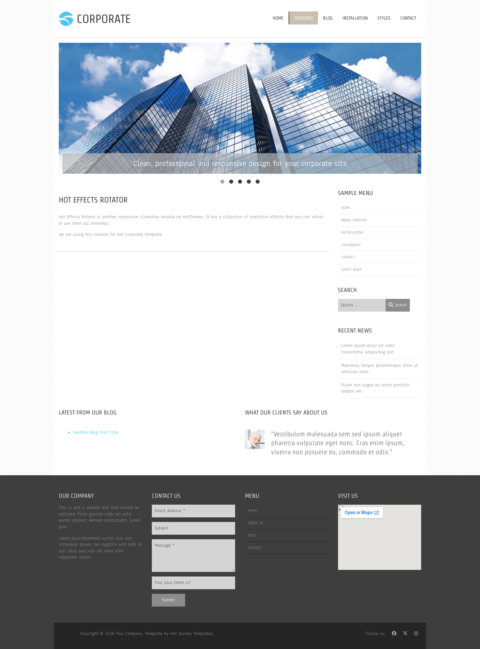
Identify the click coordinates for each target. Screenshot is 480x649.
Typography (350, 245)
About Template (354, 220)
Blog (328, 18)
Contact (408, 18)
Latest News (351, 269)
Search (400, 305)
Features (304, 18)
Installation (355, 18)
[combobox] (362, 305)
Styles (384, 18)
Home (278, 18)
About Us (255, 523)
